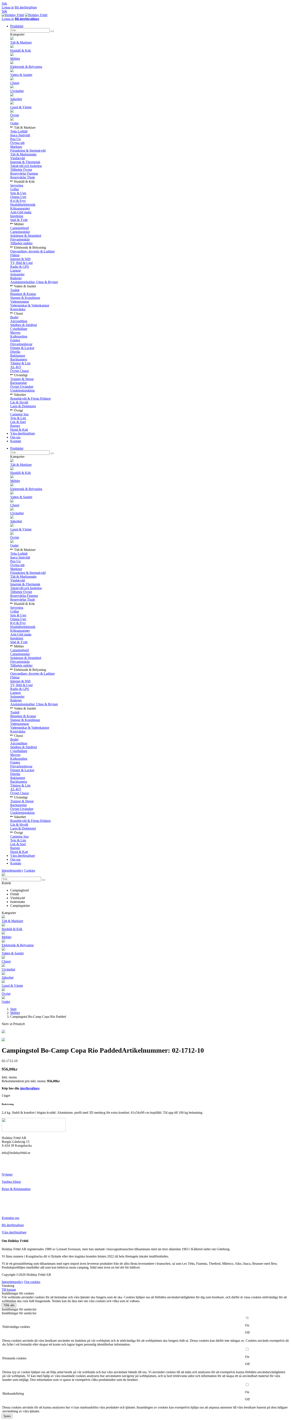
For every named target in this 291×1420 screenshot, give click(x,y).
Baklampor (17, 355)
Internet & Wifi (20, 259)
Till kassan (9, 1289)
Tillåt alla (8, 1305)
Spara (7, 1416)
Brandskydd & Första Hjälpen (30, 398)
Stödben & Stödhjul (23, 325)
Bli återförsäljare (26, 7)
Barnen (15, 426)
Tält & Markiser (21, 42)
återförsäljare (30, 1088)
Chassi (14, 83)
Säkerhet (16, 99)
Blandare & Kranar (23, 294)
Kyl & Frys (18, 200)
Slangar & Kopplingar (25, 297)
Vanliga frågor (11, 1181)
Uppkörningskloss (22, 390)
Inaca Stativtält (20, 135)
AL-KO (15, 367)
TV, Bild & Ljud (21, 263)
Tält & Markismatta (23, 154)
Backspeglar (18, 383)
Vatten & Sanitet (21, 75)
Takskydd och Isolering (26, 166)
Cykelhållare (18, 329)
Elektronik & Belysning (26, 66)
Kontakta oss (10, 1218)
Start (13, 1009)
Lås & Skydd (19, 402)
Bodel (14, 317)
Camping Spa (19, 414)
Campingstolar (20, 232)
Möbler (15, 58)
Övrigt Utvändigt (21, 386)
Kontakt (15, 441)
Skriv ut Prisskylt (13, 1024)
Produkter (16, 26)
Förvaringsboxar (21, 344)
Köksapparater (20, 208)
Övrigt (14, 115)
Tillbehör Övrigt (21, 169)
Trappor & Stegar (22, 379)
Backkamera (18, 359)
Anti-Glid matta (20, 212)
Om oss (15, 437)
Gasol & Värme (21, 107)
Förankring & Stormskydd (28, 150)
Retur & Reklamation (16, 1189)
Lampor (15, 270)
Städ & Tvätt (18, 220)
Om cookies (32, 1282)
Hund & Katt (19, 429)
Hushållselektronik (22, 204)
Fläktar (15, 255)
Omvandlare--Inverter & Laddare (32, 251)
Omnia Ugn (18, 197)
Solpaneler (17, 274)
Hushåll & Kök (20, 50)
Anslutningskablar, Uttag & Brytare (34, 282)
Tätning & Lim (20, 363)
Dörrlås (15, 352)
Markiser (16, 146)
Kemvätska (17, 309)
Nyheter (7, 1174)
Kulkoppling (18, 336)
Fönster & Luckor (22, 348)
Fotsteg (15, 340)
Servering (16, 185)
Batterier (16, 278)
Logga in (8, 7)
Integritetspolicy (12, 870)
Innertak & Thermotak (25, 162)
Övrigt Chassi (19, 371)
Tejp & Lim (18, 418)
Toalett (14, 290)
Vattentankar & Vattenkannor (29, 305)
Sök (4, 3)
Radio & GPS (19, 266)
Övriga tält (17, 143)
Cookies (29, 870)
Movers (15, 332)
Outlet (14, 123)
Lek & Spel (18, 422)
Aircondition (18, 321)
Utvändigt (17, 91)
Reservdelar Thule (22, 177)
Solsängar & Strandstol (25, 235)
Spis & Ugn (18, 193)
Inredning (16, 216)
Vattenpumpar (19, 301)
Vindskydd (17, 158)
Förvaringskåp (20, 239)
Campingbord (19, 228)
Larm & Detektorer (23, 406)
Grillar (14, 189)
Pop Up (15, 139)
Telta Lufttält (18, 131)
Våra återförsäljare (22, 433)
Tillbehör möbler (21, 243)
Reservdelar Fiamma (24, 173)
